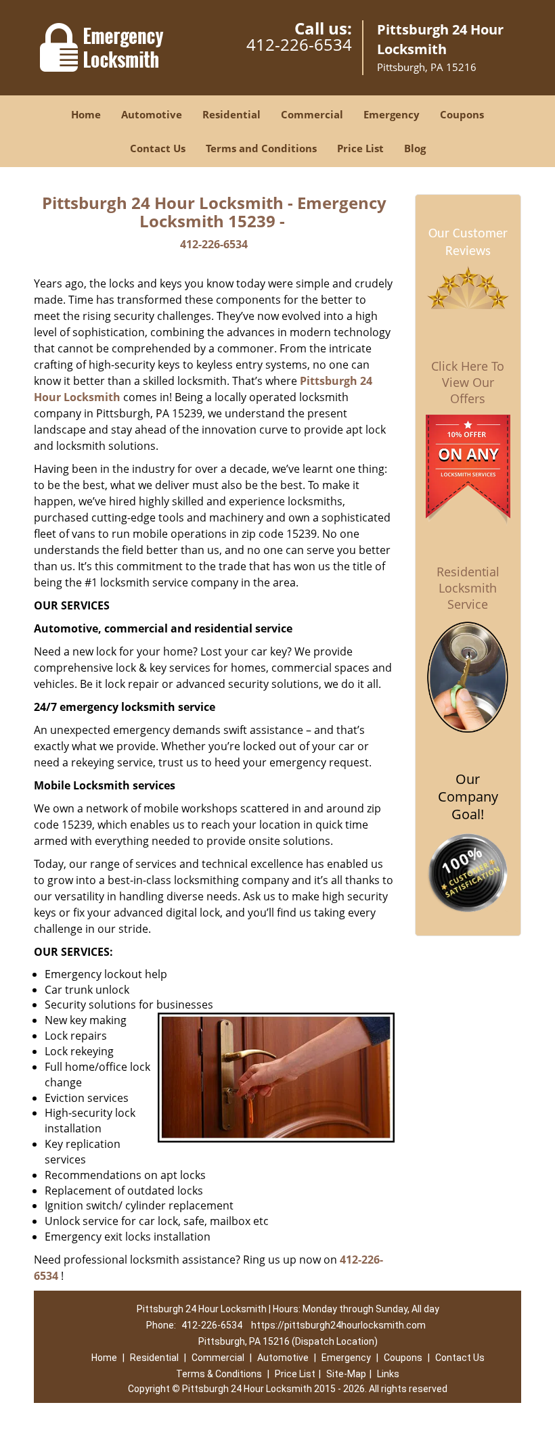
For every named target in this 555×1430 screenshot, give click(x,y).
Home (86, 114)
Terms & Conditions (219, 1373)
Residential (231, 114)
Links (388, 1373)
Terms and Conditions (261, 148)
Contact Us (157, 148)
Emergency (391, 114)
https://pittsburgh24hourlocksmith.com (338, 1325)
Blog (415, 148)
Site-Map (346, 1373)
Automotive (151, 114)
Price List (360, 148)
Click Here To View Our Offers (467, 382)
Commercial (312, 114)
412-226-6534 (299, 44)
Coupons (462, 114)
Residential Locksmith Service (468, 587)
